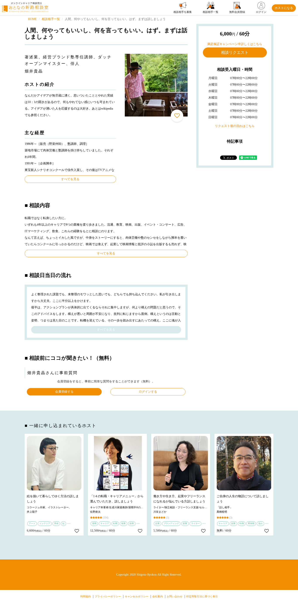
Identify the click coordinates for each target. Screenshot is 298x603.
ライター (195, 523)
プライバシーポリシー (108, 596)
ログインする (148, 391)
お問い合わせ (174, 596)
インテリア (44, 523)
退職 (94, 523)
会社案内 (157, 596)
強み (260, 523)
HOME (32, 19)
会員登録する (64, 391)
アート (32, 523)
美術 (56, 523)
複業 (123, 523)
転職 (115, 523)
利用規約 (85, 596)
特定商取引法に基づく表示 (202, 596)
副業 (132, 523)
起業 (157, 523)
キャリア (104, 523)
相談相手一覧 (51, 19)
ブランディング (171, 523)
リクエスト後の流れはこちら (235, 126)
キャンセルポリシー (136, 596)
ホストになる (284, 8)
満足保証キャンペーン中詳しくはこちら (234, 44)
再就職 (251, 523)
